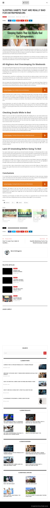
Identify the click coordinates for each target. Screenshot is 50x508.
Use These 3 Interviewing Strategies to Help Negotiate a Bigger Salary (13, 433)
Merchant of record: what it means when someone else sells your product (21, 374)
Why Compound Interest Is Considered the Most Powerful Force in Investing (13, 422)
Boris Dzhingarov (12, 16)
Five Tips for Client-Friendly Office (18, 289)
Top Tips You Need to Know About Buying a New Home (36, 496)
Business (4, 16)
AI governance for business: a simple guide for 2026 (16, 398)
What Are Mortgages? (9, 483)
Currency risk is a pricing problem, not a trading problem (18, 364)
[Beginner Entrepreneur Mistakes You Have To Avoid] (25, 213)
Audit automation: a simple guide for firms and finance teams (19, 381)
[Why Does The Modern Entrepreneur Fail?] (40, 213)
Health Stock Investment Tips (33, 433)
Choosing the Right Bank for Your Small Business (18, 281)
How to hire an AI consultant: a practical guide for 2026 (18, 390)
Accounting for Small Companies (17, 298)
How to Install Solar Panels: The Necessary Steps (12, 496)
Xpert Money (38, 506)
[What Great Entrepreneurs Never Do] (9, 213)
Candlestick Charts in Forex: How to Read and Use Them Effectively (35, 422)
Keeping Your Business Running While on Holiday (17, 271)
